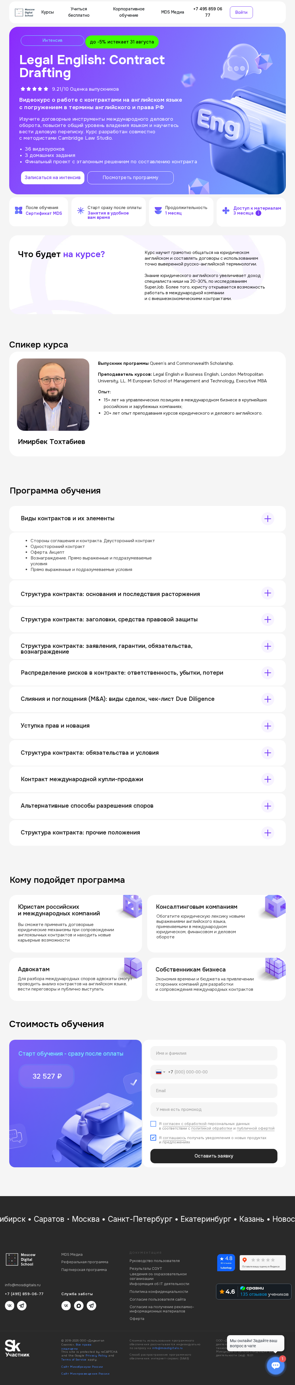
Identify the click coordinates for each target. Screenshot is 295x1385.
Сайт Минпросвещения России (85, 1373)
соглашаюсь (174, 1137)
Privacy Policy (96, 1355)
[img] (25, 12)
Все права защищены (76, 1346)
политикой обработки (211, 1128)
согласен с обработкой (185, 1123)
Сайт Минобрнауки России (82, 1367)
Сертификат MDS (44, 213)
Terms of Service (74, 1359)
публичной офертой (256, 1128)
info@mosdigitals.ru (167, 1348)
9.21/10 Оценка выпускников (85, 89)
